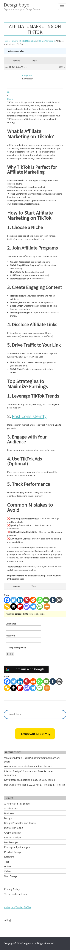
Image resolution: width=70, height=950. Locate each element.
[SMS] (39, 606)
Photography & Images (17, 847)
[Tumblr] (52, 600)
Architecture (11, 808)
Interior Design (12, 837)
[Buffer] (13, 606)
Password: (10, 635)
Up (8, 92)
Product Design (12, 852)
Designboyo (22, 6)
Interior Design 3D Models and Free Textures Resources (29, 773)
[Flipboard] (20, 606)
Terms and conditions (16, 894)
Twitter (19, 907)
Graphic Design (12, 832)
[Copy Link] (7, 606)
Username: (11, 623)
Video (7, 871)
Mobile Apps (11, 842)
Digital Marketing (27, 40)
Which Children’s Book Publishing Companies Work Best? (32, 759)
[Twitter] (13, 600)
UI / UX (7, 866)
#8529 (62, 67)
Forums (14, 40)
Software (9, 856)
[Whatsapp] (39, 600)
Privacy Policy (12, 889)
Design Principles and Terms (20, 823)
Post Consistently (29, 416)
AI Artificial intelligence (17, 803)
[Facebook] (7, 600)
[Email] (46, 600)
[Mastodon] (26, 606)
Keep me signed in (17, 647)
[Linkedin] (20, 600)
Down (10, 98)
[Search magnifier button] (61, 714)
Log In (10, 653)
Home (7, 40)
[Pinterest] (26, 600)
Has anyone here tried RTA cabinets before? (28, 766)
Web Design (11, 876)
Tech (7, 861)
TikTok (27, 907)
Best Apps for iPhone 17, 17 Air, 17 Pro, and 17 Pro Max (34, 784)
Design (8, 818)
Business (9, 813)
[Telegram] (33, 606)
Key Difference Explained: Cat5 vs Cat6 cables (29, 779)
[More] (47, 606)
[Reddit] (33, 600)
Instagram (9, 907)
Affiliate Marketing (46, 40)
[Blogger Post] (59, 600)
